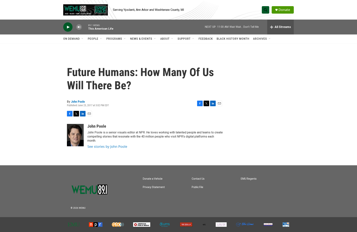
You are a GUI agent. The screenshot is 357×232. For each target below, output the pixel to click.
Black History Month (233, 38)
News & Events (141, 38)
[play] (68, 27)
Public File (197, 187)
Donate (284, 10)
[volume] (79, 27)
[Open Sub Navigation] (82, 38)
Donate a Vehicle (153, 178)
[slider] (85, 27)
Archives (260, 38)
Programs (114, 38)
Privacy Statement (154, 187)
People (93, 38)
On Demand (71, 38)
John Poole (78, 101)
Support (184, 38)
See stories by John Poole (107, 146)
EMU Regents (249, 178)
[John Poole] (75, 135)
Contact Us (198, 178)
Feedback (206, 38)
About (165, 38)
